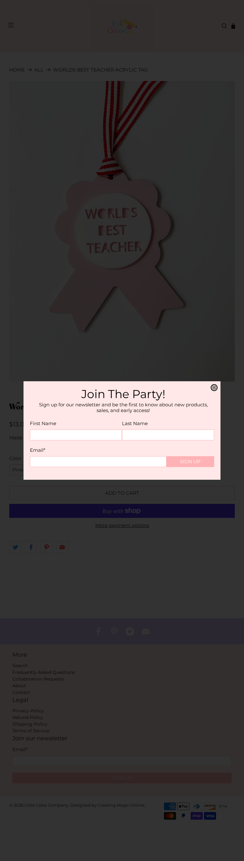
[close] (214, 387)
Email (37, 450)
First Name (43, 423)
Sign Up (190, 461)
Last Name (135, 423)
